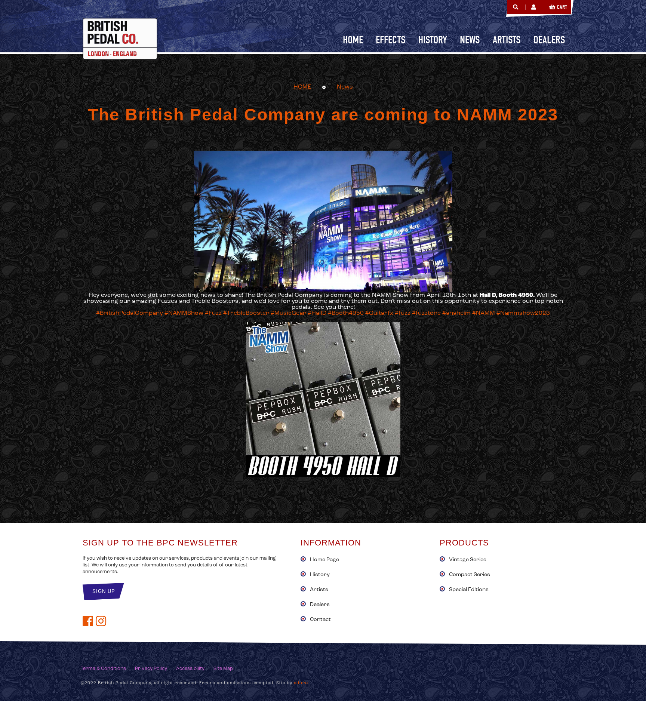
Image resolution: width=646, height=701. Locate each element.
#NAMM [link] (483, 313)
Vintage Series (467, 560)
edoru (301, 683)
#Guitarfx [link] (379, 313)
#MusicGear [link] (288, 313)
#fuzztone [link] (426, 313)
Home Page (324, 560)
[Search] (515, 7)
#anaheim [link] (456, 313)
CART (562, 7)
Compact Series (469, 575)
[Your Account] (534, 7)
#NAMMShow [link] (183, 313)
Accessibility (190, 668)
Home (353, 40)
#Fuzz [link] (213, 313)
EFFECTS (391, 40)
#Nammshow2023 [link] (523, 313)
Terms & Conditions (103, 668)
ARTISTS (507, 40)
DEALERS (549, 40)
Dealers (320, 605)
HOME (302, 87)
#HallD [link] (317, 313)
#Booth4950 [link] (346, 313)
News (345, 87)
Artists (319, 590)
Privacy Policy (151, 668)
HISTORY (432, 40)
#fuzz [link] (402, 313)
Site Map (223, 668)
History (320, 575)
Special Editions (469, 590)
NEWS (470, 40)
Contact (320, 619)
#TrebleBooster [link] (246, 313)
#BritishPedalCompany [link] (129, 313)
